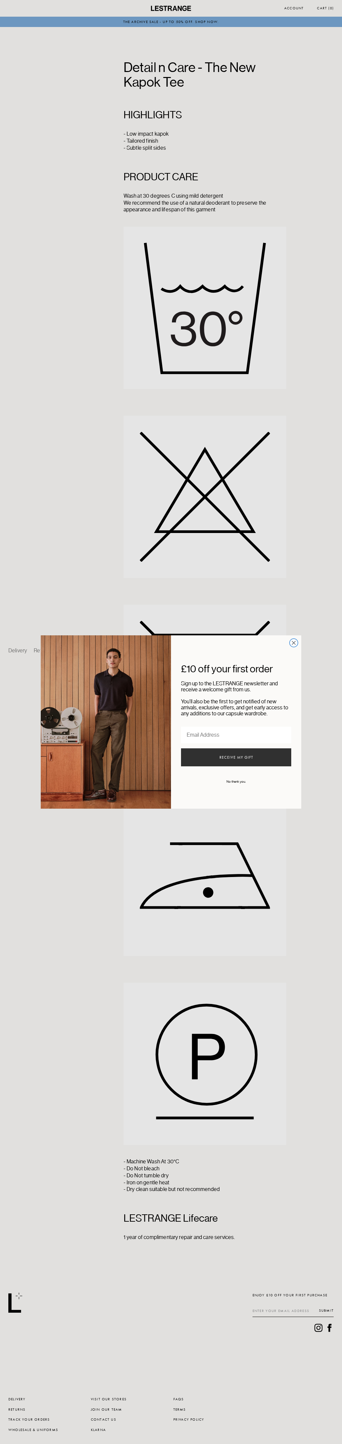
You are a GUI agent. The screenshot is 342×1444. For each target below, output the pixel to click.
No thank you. (236, 781)
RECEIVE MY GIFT (236, 757)
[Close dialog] (294, 643)
